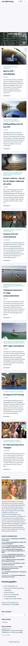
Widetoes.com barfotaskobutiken (10, 602)
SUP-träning (14, 66)
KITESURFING (6, 229)
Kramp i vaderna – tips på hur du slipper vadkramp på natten (14, 181)
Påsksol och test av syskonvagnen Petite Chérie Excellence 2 (13, 560)
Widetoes (11, 592)
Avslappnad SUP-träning (13, 394)
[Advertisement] (14, 17)
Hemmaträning (5, 40)
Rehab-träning (15, 341)
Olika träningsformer (15, 284)
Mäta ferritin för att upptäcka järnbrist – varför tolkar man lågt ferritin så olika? (13, 551)
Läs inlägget (7, 95)
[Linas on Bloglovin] (14, 629)
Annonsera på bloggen (7, 635)
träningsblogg (13, 505)
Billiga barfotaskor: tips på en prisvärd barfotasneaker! (12, 568)
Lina (3, 572)
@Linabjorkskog (12, 596)
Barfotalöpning (22, 38)
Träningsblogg (6, 68)
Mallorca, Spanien (7, 341)
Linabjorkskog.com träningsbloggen (10, 604)
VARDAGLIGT (6, 287)
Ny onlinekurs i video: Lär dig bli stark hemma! (13, 563)
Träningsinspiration (7, 38)
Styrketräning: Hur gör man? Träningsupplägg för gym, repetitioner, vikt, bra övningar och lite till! (13, 556)
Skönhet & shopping (10, 43)
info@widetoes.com (12, 586)
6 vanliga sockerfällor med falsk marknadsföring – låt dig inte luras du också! (13, 546)
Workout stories (7, 175)
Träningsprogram (21, 40)
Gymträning (14, 38)
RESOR (20, 341)
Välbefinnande (20, 391)
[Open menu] (25, 1)
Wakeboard (19, 441)
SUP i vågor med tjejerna (13, 346)
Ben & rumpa (18, 43)
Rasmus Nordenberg (7, 563)
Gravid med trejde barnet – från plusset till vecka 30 (14, 576)
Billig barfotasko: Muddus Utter (9, 566)
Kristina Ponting (5, 538)
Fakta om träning (13, 40)
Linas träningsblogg (14, 594)
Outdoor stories (7, 66)
